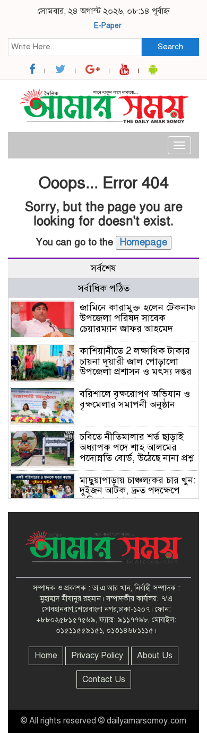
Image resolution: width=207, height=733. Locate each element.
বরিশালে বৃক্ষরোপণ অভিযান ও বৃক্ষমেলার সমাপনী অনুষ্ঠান (135, 399)
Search (170, 46)
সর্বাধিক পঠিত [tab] (104, 288)
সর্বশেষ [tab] (103, 268)
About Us (154, 655)
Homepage (143, 242)
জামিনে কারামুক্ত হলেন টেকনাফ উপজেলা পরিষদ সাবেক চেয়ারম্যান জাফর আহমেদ (138, 318)
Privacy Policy (97, 655)
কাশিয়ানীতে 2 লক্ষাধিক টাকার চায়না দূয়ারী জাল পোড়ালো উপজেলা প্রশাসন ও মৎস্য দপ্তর (136, 361)
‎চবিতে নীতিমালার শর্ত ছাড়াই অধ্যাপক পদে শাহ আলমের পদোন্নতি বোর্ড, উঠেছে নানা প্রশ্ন (137, 447)
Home (45, 655)
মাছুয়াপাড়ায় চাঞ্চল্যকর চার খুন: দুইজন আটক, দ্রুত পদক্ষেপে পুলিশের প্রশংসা (138, 490)
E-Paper (108, 25)
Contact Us (103, 679)
